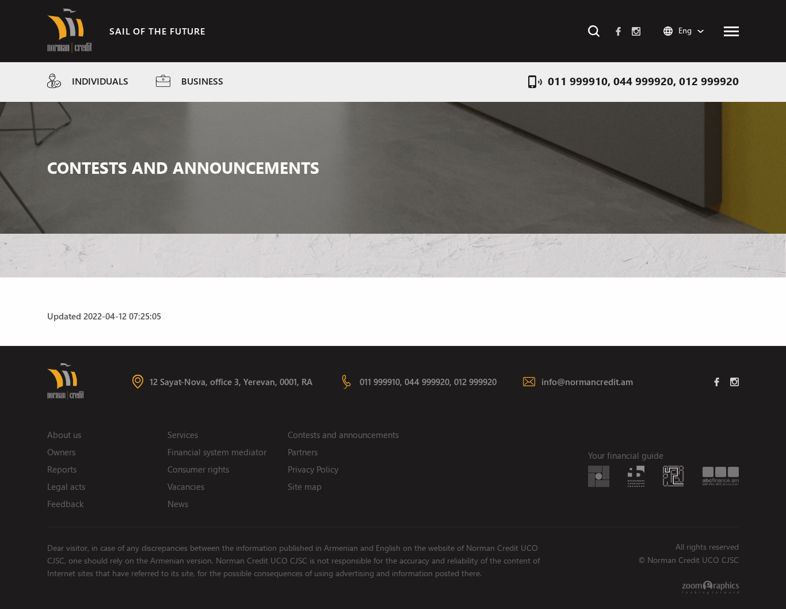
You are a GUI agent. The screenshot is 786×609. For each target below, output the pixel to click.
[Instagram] (636, 31)
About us (64, 434)
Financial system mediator (216, 452)
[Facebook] (618, 31)
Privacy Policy (313, 469)
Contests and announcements (343, 434)
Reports (62, 469)
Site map (305, 486)
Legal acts (66, 486)
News (177, 503)
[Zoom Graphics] (710, 587)
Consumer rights (198, 469)
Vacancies (185, 486)
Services (182, 434)
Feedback (65, 503)
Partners (303, 452)
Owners (61, 452)
